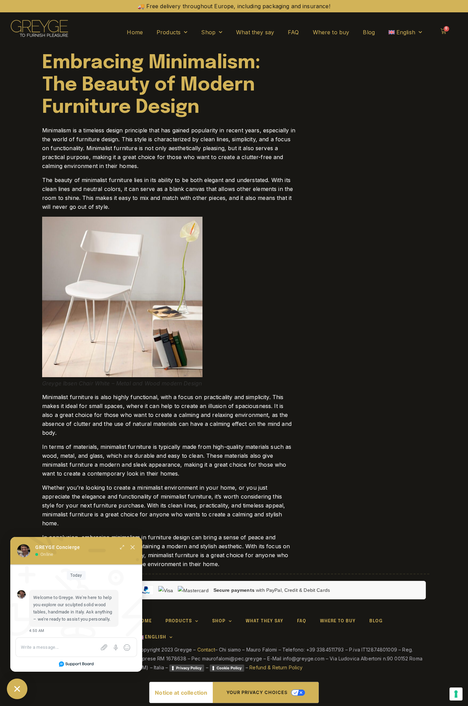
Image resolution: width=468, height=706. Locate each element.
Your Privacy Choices (256, 692)
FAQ (293, 32)
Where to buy (331, 32)
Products (169, 32)
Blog (369, 32)
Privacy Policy (188, 668)
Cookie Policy (229, 668)
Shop (208, 32)
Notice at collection (181, 692)
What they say (255, 32)
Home (135, 32)
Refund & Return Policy (276, 667)
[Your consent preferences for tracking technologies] (456, 694)
